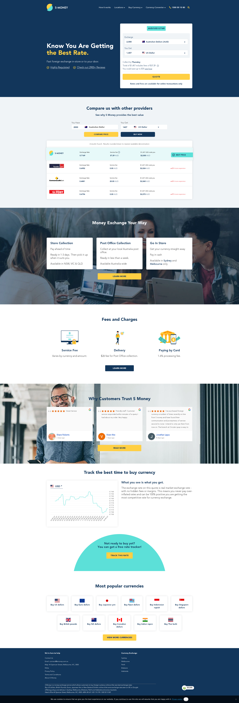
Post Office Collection (115, 243)
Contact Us (49, 658)
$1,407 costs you (148, 152)
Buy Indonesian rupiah (157, 606)
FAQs (47, 668)
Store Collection (61, 243)
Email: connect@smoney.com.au (56, 661)
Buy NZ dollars (94, 624)
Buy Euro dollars (82, 604)
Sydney (168, 260)
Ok (186, 699)
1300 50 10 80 (178, 7)
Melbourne (156, 264)
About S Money (50, 678)
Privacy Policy (50, 671)
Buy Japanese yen (107, 604)
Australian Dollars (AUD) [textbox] (157, 41)
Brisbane (124, 668)
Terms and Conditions (53, 674)
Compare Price (101, 134)
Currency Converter (155, 7)
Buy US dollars (57, 604)
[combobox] (164, 41)
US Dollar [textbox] (150, 53)
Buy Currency (134, 7)
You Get (128, 48)
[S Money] (57, 7)
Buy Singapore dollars (181, 606)
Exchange (128, 37)
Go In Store (158, 243)
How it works (105, 7)
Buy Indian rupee (145, 624)
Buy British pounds (68, 624)
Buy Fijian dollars (132, 604)
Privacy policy (177, 699)
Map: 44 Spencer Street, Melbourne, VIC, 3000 (62, 665)
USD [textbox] (57, 486)
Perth (123, 665)
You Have (76, 123)
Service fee (114, 152)
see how (148, 69)
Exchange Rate (85, 152)
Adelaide (124, 671)
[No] (236, 699)
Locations (118, 7)
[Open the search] (188, 7)
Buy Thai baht (170, 624)
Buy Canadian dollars (119, 625)
